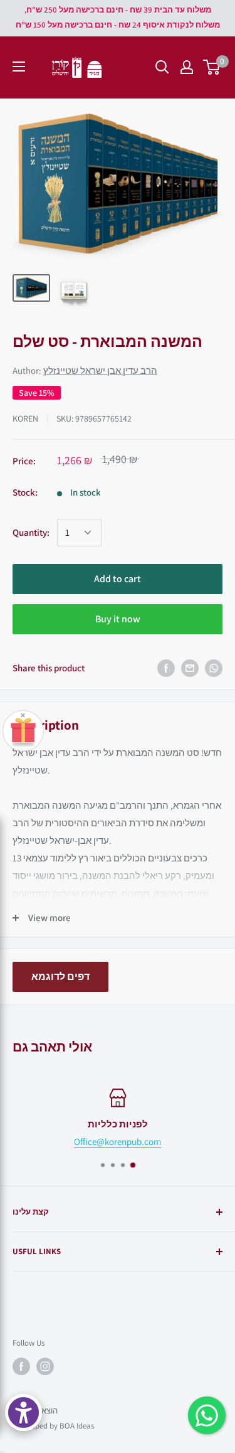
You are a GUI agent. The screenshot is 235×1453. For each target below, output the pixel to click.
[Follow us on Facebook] (21, 1366)
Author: (85, 370)
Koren (25, 418)
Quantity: (31, 532)
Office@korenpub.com (117, 1141)
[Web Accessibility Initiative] (23, 1412)
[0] (212, 67)
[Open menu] (19, 66)
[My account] (186, 67)
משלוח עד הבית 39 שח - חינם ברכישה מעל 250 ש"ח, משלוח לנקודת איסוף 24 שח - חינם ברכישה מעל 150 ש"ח (118, 17)
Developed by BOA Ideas (53, 1425)
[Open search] (162, 67)
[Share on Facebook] (166, 668)
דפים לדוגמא (60, 976)
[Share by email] (190, 668)
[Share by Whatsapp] (213, 668)
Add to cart (117, 578)
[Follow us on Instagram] (45, 1366)
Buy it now (117, 618)
